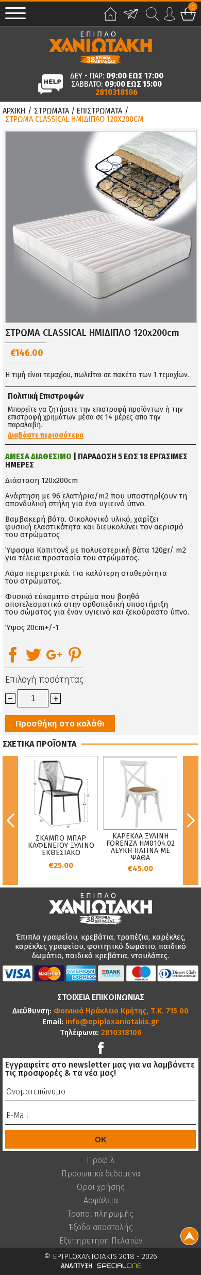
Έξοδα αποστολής (101, 1227)
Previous (10, 820)
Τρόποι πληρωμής (100, 1214)
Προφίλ (100, 1160)
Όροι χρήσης (100, 1187)
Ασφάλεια (100, 1201)
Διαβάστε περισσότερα (45, 435)
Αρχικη (14, 111)
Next (190, 820)
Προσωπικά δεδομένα (100, 1174)
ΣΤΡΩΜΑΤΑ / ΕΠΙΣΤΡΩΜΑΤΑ (78, 111)
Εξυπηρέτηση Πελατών (100, 1241)
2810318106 (116, 92)
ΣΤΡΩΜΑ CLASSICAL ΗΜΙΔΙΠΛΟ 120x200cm (74, 119)
